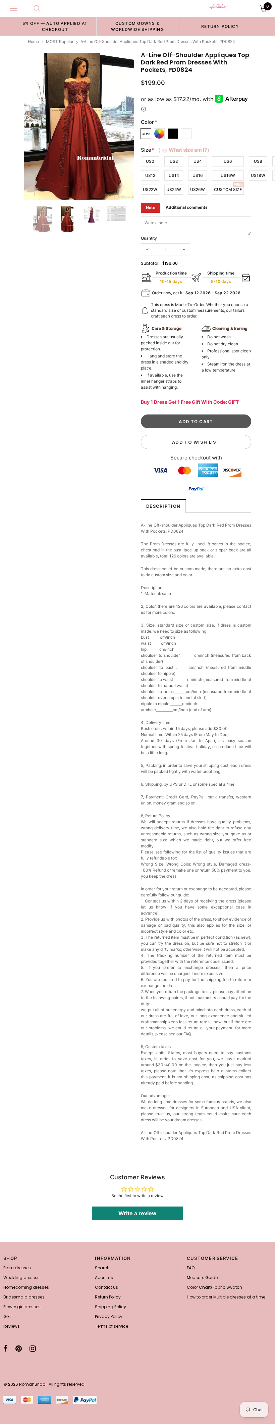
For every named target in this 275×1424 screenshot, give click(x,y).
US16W (228, 175)
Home (33, 41)
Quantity (149, 238)
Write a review (137, 1213)
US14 (174, 175)
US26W (197, 189)
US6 (228, 161)
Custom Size (228, 189)
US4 (198, 161)
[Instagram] (33, 1348)
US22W (150, 189)
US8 (258, 161)
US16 (197, 175)
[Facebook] (5, 1348)
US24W (173, 189)
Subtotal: (150, 263)
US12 (150, 175)
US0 (150, 161)
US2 (174, 161)
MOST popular (59, 41)
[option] (55, 26)
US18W (258, 175)
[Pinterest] (18, 1348)
